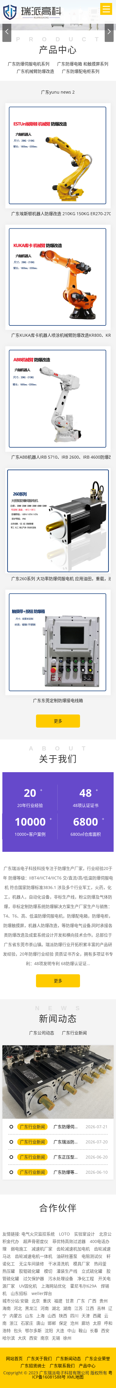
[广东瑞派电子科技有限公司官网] (32, 11)
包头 (18, 1330)
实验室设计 (84, 1234)
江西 (90, 1308)
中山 (71, 1330)
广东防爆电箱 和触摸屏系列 (82, 64)
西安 (105, 1330)
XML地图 (75, 1377)
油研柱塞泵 (67, 1256)
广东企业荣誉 (97, 1358)
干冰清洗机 (58, 1263)
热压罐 (8, 1271)
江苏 (78, 1308)
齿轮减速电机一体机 (33, 1256)
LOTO (64, 1234)
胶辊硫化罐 (29, 1271)
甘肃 (69, 1301)
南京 (44, 1338)
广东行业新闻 (74, 1033)
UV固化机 (28, 1286)
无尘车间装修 (31, 1263)
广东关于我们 (39, 1358)
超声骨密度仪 (35, 1241)
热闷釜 (100, 1263)
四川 (74, 1315)
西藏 (97, 1315)
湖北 (56, 1308)
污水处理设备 (60, 1278)
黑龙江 (31, 1308)
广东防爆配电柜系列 (80, 71)
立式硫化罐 (91, 1271)
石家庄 (27, 1323)
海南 (6, 1308)
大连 (60, 1330)
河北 (18, 1308)
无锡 (56, 1338)
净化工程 (85, 1278)
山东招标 (19, 1293)
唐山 (40, 1323)
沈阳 (49, 1330)
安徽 (24, 1301)
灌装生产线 (67, 1271)
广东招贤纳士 (33, 1365)
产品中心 (87, 1365)
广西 (92, 1301)
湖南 (67, 1308)
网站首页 (14, 1358)
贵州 (103, 1301)
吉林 (101, 1308)
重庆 (47, 1301)
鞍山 (83, 1330)
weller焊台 (42, 1293)
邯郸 (52, 1323)
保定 (63, 1323)
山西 (52, 1315)
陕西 (63, 1315)
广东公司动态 (41, 1033)
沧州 (74, 1323)
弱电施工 (19, 1249)
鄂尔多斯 (33, 1330)
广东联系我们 (62, 1365)
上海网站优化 (53, 1286)
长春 (94, 1330)
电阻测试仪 (91, 1256)
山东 (29, 1315)
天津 (85, 1315)
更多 (58, 721)
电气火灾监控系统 (38, 1234)
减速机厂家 (42, 1249)
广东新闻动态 (68, 1358)
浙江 (14, 1323)
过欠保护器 (33, 1278)
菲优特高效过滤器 (69, 1241)
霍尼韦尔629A (83, 1286)
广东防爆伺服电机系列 (28, 64)
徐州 (67, 1338)
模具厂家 (81, 1263)
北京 (36, 1301)
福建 (58, 1301)
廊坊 (85, 1323)
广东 (81, 1301)
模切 (48, 1271)
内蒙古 (16, 1315)
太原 (97, 1323)
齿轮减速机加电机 (73, 1249)
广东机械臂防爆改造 (35, 71)
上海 (40, 1315)
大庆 (22, 1338)
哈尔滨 (8, 1338)
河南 (44, 1308)
